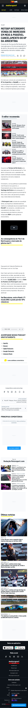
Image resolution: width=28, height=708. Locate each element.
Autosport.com (14, 673)
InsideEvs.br (14, 665)
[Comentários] (24, 55)
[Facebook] (4, 391)
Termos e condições (9, 700)
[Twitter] (8, 391)
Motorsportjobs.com (14, 670)
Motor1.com (14, 668)
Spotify (5, 343)
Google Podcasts (8, 351)
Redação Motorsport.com (7, 55)
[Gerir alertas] (23, 391)
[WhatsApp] (11, 391)
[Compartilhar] (17, 55)
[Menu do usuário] (24, 5)
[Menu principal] (3, 5)
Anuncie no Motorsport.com (14, 685)
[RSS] (22, 656)
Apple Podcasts (8, 348)
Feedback (14, 682)
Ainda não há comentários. (14, 421)
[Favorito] (20, 55)
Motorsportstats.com (14, 675)
